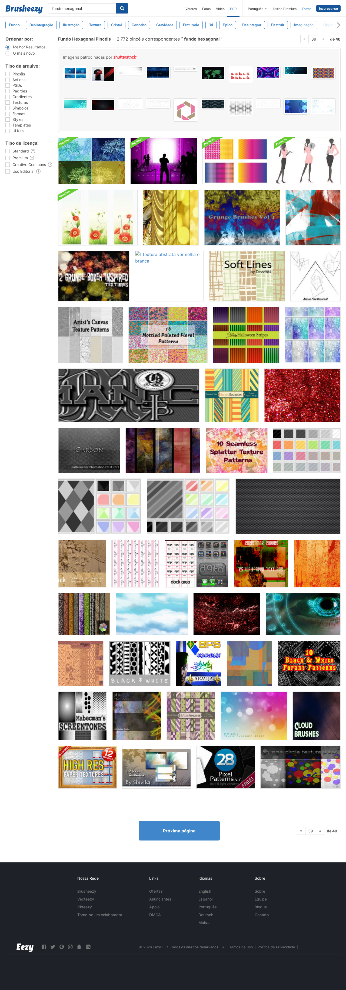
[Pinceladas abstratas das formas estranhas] (136, 716)
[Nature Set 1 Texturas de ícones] (156, 767)
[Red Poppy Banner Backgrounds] (98, 217)
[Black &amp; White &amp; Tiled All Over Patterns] (140, 663)
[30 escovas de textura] (317, 563)
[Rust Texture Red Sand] (226, 614)
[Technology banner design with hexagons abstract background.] (295, 70)
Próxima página (179, 830)
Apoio (154, 907)
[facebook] (44, 946)
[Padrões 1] (307, 450)
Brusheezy (86, 891)
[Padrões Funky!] (135, 563)
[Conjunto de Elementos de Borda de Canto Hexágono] (240, 74)
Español (205, 899)
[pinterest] (61, 946)
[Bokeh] (254, 716)
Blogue (261, 907)
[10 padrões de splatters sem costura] (237, 450)
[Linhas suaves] (247, 276)
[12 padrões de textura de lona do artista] (90, 335)
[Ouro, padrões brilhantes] (171, 217)
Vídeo (220, 9)
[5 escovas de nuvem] (316, 716)
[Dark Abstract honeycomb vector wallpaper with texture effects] (103, 104)
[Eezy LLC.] (25, 947)
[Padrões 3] (188, 506)
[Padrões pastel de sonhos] (81, 663)
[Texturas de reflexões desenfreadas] (162, 450)
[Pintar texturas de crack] (82, 563)
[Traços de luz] (313, 217)
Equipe (261, 899)
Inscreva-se (328, 8)
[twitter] (52, 946)
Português (207, 907)
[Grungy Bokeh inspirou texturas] (93, 276)
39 (313, 39)
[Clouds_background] (152, 614)
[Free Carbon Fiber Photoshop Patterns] (288, 506)
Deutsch (205, 914)
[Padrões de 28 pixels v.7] (225, 767)
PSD (233, 9)
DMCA (155, 914)
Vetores (191, 9)
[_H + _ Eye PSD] (303, 614)
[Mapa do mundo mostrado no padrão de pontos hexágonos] (213, 73)
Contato (262, 914)
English (204, 891)
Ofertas (156, 891)
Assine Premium (284, 9)
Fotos (206, 9)
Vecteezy (85, 899)
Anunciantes (160, 899)
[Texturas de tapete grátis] (84, 614)
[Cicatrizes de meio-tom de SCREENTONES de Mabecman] (82, 716)
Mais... (204, 922)
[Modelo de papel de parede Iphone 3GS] (196, 563)
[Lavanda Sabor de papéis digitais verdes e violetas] (191, 716)
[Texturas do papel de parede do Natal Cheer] (261, 563)
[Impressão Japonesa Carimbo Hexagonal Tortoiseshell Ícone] (185, 110)
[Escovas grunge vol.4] (242, 217)
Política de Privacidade (276, 947)
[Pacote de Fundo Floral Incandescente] (91, 161)
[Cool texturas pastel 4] (313, 335)
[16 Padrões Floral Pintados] (168, 335)
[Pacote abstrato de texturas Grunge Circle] (300, 767)
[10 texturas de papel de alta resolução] (87, 767)
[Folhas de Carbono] (89, 450)
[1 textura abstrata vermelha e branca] (169, 276)
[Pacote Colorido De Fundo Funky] (235, 161)
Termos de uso (240, 947)
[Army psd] (198, 663)
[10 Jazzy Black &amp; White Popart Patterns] (309, 663)
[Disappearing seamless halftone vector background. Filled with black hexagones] (240, 107)
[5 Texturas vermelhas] (302, 395)
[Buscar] (122, 8)
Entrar (306, 9)
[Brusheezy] (24, 9)
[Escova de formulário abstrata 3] (315, 276)
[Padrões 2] (99, 506)
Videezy (84, 907)
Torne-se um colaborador (99, 914)
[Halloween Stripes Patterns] (246, 335)
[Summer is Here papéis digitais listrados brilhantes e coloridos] (232, 395)
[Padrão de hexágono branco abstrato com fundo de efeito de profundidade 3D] (158, 103)
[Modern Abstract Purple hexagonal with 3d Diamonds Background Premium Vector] (268, 72)
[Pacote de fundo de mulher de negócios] (308, 161)
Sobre (260, 891)
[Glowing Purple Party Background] (163, 161)
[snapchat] (79, 946)
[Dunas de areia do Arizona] (249, 663)
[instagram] (70, 946)
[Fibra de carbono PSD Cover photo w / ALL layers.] (128, 395)
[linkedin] (88, 946)
